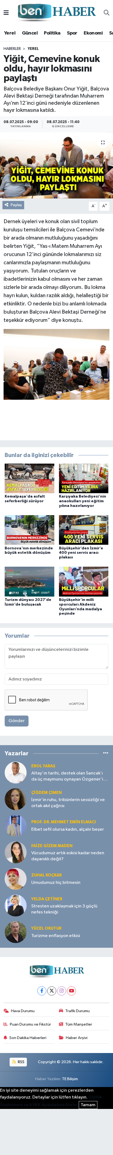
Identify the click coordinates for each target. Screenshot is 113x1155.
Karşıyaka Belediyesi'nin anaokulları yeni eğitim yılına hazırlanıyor (82, 501)
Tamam (88, 1105)
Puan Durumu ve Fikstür (30, 1024)
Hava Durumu (23, 1011)
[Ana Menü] (6, 13)
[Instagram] (61, 990)
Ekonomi (93, 33)
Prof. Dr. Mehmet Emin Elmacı (63, 822)
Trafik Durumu (77, 1011)
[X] (51, 990)
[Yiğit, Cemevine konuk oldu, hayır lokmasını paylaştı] (56, 165)
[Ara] (106, 13)
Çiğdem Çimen (46, 793)
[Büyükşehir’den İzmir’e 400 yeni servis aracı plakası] (84, 529)
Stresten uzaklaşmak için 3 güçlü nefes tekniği (64, 909)
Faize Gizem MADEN (51, 846)
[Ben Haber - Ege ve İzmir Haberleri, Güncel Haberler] (56, 13)
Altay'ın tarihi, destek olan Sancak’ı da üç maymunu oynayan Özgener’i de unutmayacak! (67, 776)
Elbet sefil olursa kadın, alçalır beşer (67, 829)
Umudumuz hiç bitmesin (55, 882)
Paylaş (16, 205)
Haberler (12, 49)
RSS (20, 1062)
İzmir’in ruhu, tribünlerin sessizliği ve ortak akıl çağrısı (68, 803)
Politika (52, 33)
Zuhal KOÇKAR (46, 875)
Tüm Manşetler (78, 1024)
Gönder (17, 721)
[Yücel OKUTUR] (16, 932)
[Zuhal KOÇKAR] (16, 878)
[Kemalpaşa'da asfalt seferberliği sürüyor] (29, 478)
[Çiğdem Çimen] (16, 799)
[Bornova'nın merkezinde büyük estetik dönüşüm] (29, 529)
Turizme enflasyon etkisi (55, 935)
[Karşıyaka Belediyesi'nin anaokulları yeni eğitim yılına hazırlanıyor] (84, 478)
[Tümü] (105, 753)
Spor (72, 33)
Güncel (30, 33)
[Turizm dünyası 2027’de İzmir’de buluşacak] (29, 581)
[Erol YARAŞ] (16, 772)
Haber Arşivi (76, 1038)
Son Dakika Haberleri (27, 1038)
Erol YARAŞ (43, 766)
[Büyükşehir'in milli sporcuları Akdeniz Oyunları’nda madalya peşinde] (84, 581)
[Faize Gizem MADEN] (16, 852)
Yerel (9, 33)
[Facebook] (41, 990)
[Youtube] (71, 990)
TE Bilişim (70, 1079)
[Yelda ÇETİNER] (16, 905)
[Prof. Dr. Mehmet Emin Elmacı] (16, 825)
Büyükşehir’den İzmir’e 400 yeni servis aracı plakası (81, 553)
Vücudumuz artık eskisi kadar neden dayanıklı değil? (67, 856)
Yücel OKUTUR (46, 928)
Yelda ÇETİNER (46, 899)
